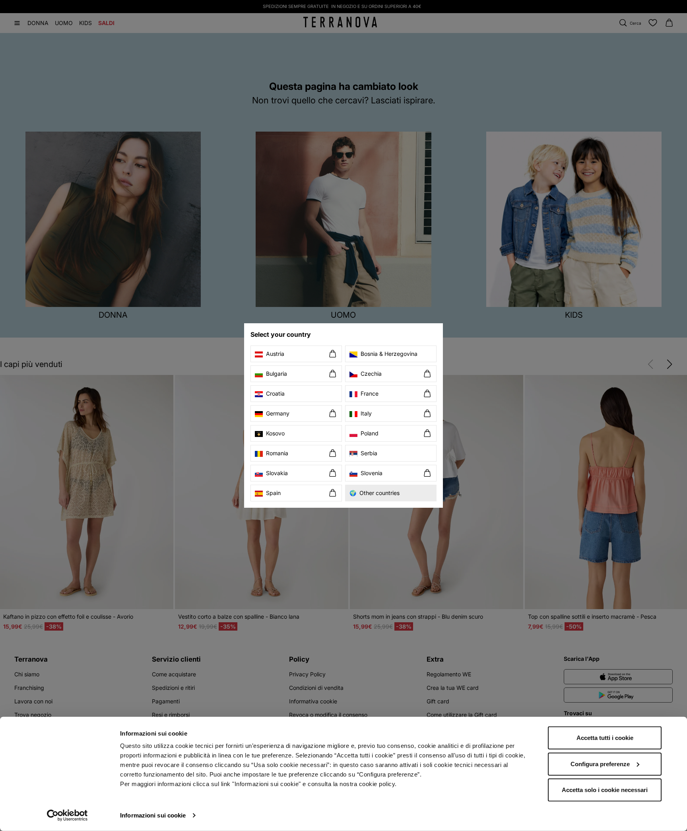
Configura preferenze (600, 763)
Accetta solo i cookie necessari (605, 789)
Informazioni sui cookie (153, 815)
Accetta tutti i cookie (604, 737)
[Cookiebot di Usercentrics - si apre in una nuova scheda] (67, 815)
